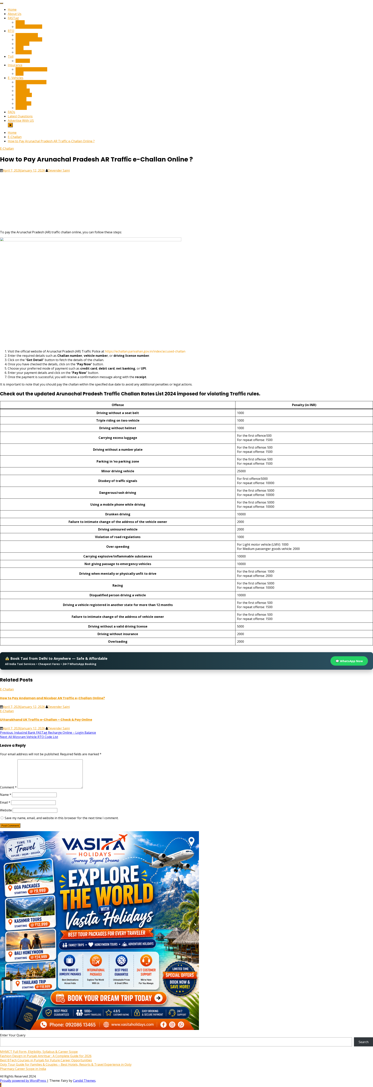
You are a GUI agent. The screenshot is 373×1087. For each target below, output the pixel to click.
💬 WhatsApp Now (349, 661)
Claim (20, 73)
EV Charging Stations (31, 82)
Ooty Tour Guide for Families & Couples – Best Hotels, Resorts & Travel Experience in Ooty (66, 1064)
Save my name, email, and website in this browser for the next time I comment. (62, 818)
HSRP (20, 48)
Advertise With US (21, 120)
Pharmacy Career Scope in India (23, 1069)
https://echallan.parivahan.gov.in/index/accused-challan (145, 351)
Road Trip (23, 61)
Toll (10, 56)
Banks (20, 22)
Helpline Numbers (29, 26)
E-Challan (22, 44)
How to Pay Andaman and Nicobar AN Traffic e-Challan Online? (52, 698)
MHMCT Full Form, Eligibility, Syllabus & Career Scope (39, 1052)
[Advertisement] (116, 200)
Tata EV (21, 108)
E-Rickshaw (24, 95)
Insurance (15, 65)
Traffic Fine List (27, 35)
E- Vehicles (15, 78)
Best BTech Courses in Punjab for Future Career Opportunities (46, 1060)
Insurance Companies (31, 69)
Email (5, 802)
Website (6, 810)
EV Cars (21, 86)
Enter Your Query (12, 1035)
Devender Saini (59, 170)
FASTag (13, 18)
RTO (11, 31)
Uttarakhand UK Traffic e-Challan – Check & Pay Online (46, 719)
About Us (14, 14)
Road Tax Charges (29, 39)
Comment (8, 787)
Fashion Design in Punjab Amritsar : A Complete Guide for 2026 (46, 1056)
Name (5, 795)
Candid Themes (84, 1080)
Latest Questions (20, 116)
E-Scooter (23, 91)
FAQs (11, 112)
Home (12, 9)
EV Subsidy (23, 103)
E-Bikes (21, 99)
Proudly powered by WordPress (23, 1080)
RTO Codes (24, 52)
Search (364, 1042)
